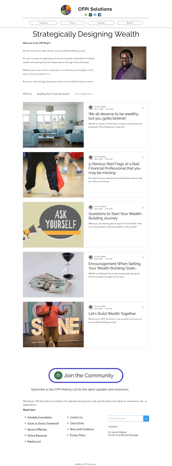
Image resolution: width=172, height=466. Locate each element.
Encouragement (83, 93)
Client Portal (77, 423)
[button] (58, 375)
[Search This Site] (146, 419)
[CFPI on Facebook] (99, 14)
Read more (29, 409)
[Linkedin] (95, 14)
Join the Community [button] (89, 375)
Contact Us (76, 417)
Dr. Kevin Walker (117, 432)
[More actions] (143, 107)
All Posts (27, 93)
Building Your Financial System (53, 93)
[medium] (90, 14)
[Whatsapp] (85, 14)
